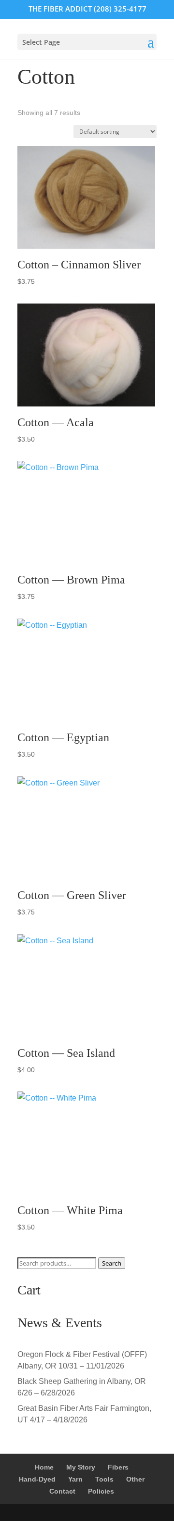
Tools (104, 1479)
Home (44, 1467)
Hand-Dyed (37, 1479)
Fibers (118, 1467)
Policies (101, 1491)
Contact (62, 1491)
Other (135, 1479)
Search (111, 1263)
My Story (80, 1467)
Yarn (75, 1479)
